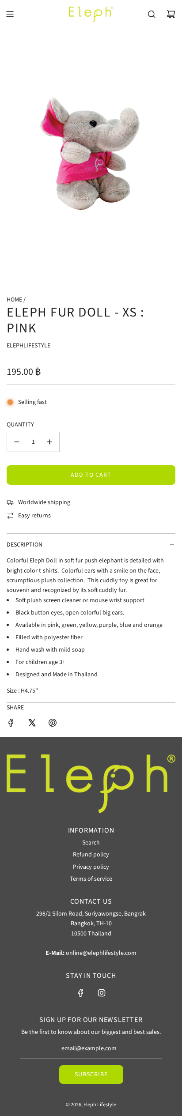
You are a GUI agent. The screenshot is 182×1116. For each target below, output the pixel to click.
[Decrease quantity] (17, 442)
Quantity (20, 424)
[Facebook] (81, 993)
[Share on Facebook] (11, 724)
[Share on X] (32, 724)
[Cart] (171, 14)
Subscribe (91, 1074)
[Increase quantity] (49, 442)
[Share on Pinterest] (52, 724)
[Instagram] (101, 993)
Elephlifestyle (28, 345)
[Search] (151, 14)
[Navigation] (9, 14)
